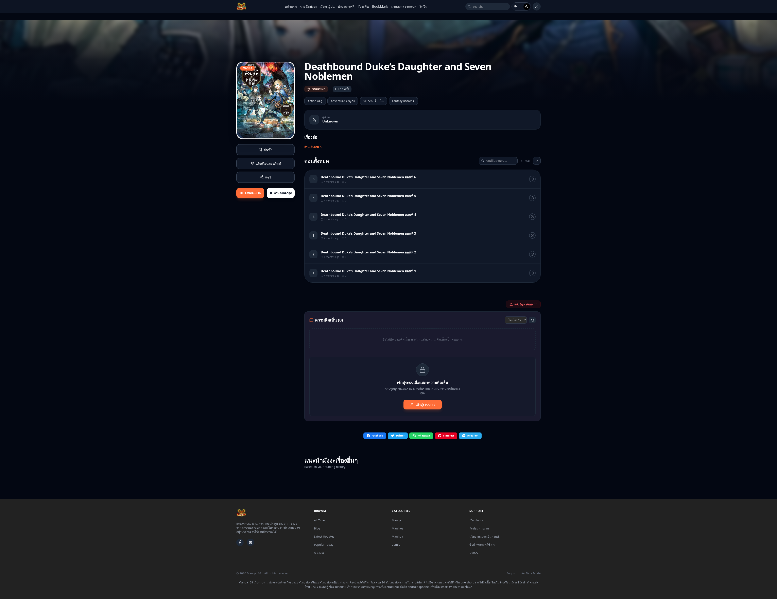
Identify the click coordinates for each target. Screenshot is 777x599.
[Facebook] (240, 542)
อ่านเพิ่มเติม (311, 147)
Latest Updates (324, 536)
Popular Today (323, 544)
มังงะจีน (363, 6)
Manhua (397, 536)
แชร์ (268, 177)
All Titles (320, 520)
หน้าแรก (291, 6)
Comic (396, 544)
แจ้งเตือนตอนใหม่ (268, 163)
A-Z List (319, 553)
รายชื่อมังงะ (308, 6)
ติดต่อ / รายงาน (479, 528)
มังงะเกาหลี (346, 6)
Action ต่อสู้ (315, 101)
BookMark (380, 6)
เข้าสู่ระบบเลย (425, 404)
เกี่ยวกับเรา (476, 520)
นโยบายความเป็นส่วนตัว (484, 536)
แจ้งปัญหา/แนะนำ (525, 304)
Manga (396, 520)
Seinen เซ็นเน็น (373, 101)
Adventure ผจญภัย (343, 101)
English (511, 573)
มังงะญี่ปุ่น (327, 6)
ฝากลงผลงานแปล (403, 6)
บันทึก (268, 150)
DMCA (473, 553)
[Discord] (250, 542)
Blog (317, 528)
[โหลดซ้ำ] (532, 320)
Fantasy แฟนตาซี (403, 101)
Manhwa (397, 528)
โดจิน (423, 6)
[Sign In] (537, 6)
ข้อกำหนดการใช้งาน (482, 544)
